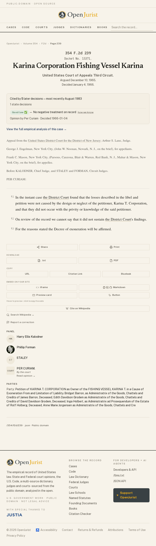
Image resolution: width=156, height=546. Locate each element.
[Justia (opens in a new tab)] (14, 515)
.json (27, 425)
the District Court (56, 197)
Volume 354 (30, 43)
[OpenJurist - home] (78, 15)
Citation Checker (80, 513)
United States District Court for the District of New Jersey (64, 140)
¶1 (12, 196)
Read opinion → (26, 375)
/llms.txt (118, 475)
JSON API (119, 481)
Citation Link (75, 274)
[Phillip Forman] (10, 349)
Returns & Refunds (90, 530)
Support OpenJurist (127, 495)
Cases (11, 27)
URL (27, 274)
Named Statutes (80, 498)
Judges (59, 27)
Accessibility (46, 530)
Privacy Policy (15, 535)
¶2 (12, 218)
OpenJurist (12, 43)
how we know (85, 112)
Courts (42, 27)
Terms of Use (137, 530)
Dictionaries (80, 27)
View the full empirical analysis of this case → (36, 129)
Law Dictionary (78, 476)
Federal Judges (79, 482)
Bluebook (126, 274)
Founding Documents (83, 503)
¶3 (12, 228)
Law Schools (77, 492)
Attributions (115, 530)
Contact (67, 530)
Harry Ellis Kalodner (30, 336)
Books (102, 27)
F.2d (43, 43)
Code (26, 27)
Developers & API (124, 469)
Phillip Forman (26, 347)
